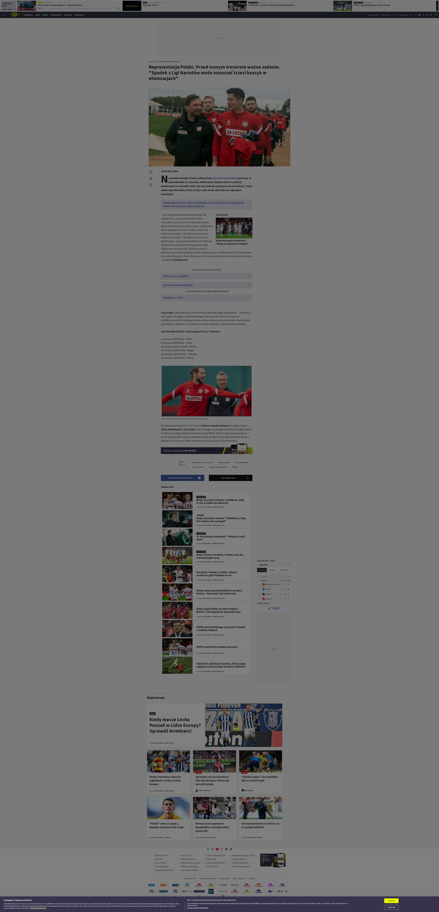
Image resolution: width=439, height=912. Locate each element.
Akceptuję (391, 901)
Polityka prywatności (38, 908)
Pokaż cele (391, 907)
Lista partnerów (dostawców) (197, 908)
